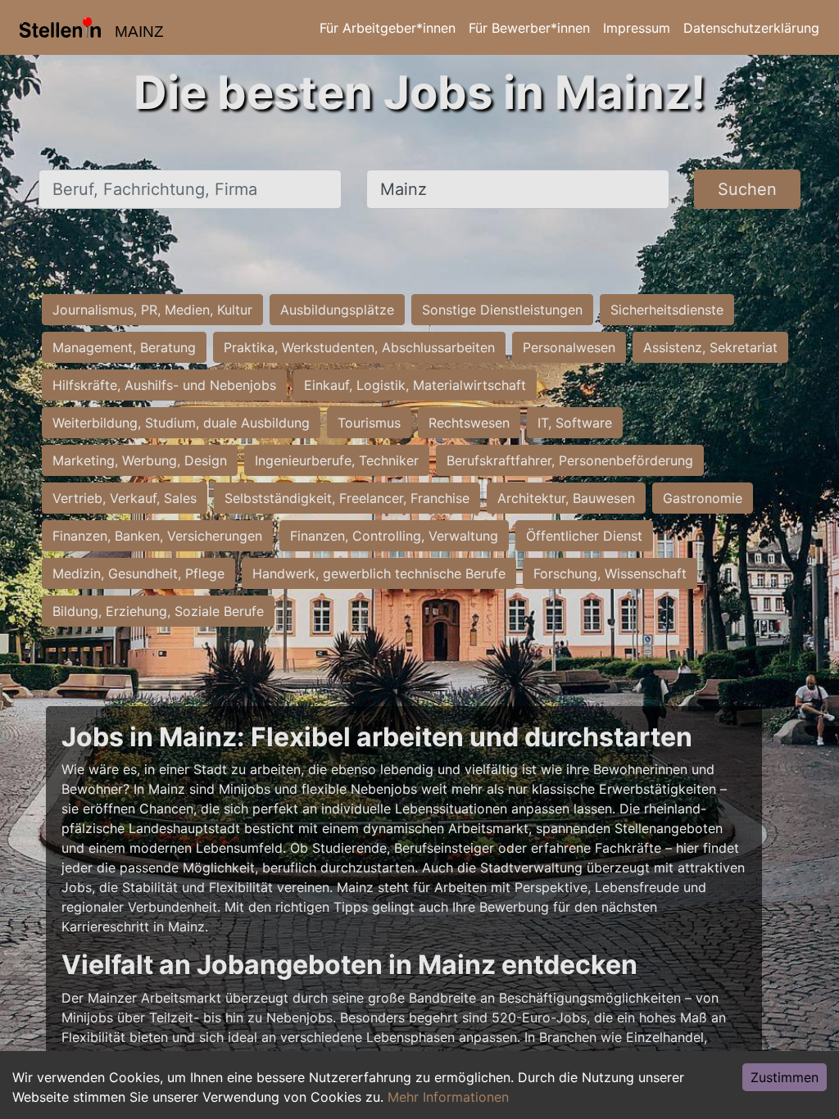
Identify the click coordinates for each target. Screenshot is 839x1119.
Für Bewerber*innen (529, 28)
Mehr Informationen (448, 1097)
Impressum (636, 28)
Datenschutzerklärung (751, 28)
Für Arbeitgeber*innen (388, 28)
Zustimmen (785, 1077)
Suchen (747, 189)
